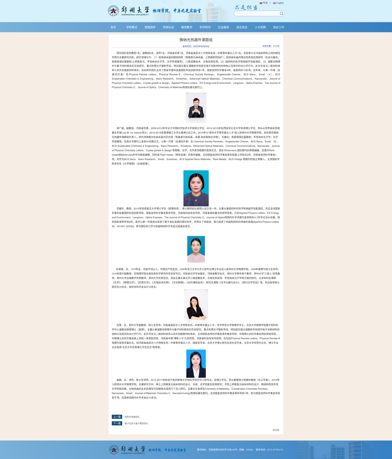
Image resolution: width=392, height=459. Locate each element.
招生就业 (241, 27)
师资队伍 (168, 27)
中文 (265, 3)
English (280, 3)
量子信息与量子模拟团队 (136, 423)
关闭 (276, 429)
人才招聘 (260, 27)
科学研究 (205, 27)
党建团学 (150, 27)
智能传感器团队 (132, 417)
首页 (113, 27)
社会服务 (223, 27)
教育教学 (186, 27)
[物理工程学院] (164, 10)
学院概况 (131, 27)
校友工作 (278, 27)
